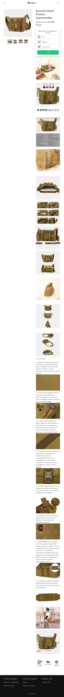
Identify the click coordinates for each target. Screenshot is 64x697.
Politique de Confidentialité (11, 682)
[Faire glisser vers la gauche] (5, 41)
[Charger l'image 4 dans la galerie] (26, 41)
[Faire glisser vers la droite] (30, 41)
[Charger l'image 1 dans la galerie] (10, 41)
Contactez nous (46, 682)
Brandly (33, 693)
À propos (25, 682)
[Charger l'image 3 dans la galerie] (20, 41)
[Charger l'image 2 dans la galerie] (15, 41)
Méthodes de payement (29, 685)
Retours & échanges (9, 685)
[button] (4, 2)
